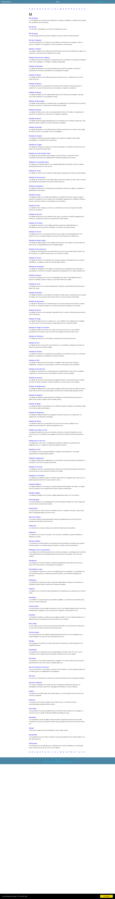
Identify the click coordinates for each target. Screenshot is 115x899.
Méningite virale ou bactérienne (39, 550)
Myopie (31, 728)
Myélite (31, 691)
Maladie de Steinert (35, 351)
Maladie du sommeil (35, 467)
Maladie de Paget (35, 319)
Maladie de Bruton (35, 118)
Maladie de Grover (35, 232)
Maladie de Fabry (35, 195)
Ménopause (33, 560)
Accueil (100, 2)
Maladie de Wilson (35, 421)
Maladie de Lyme (34, 284)
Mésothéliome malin (35, 569)
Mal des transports (35, 40)
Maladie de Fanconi (35, 214)
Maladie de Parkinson (36, 336)
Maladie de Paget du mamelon (39, 327)
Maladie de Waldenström (37, 386)
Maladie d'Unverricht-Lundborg (39, 57)
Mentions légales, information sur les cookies (57, 761)
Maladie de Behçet (35, 84)
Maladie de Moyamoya (36, 301)
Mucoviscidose (34, 632)
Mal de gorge (33, 33)
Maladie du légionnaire (36, 458)
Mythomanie (33, 743)
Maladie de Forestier (36, 223)
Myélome (32, 700)
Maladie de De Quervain (37, 177)
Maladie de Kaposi (35, 275)
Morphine (32, 615)
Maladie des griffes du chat (38, 430)
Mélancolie (32, 526)
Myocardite (32, 708)
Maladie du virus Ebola (36, 475)
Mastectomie (33, 508)
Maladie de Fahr (34, 205)
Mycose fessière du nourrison (39, 667)
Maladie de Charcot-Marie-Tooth (39, 153)
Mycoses (32, 676)
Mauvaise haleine (35, 517)
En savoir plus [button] (22, 896)
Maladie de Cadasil (35, 136)
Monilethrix (32, 597)
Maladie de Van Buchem (37, 369)
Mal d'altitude (33, 18)
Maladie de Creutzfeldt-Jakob (39, 162)
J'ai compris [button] (106, 896)
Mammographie (34, 499)
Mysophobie (33, 735)
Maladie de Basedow (36, 66)
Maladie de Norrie (35, 310)
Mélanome (32, 532)
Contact (57, 760)
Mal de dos (32, 27)
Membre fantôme (34, 541)
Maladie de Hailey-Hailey (37, 240)
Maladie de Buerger (35, 127)
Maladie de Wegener (36, 395)
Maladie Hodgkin (34, 493)
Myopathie (32, 717)
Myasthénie (33, 650)
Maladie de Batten (35, 75)
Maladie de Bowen (35, 110)
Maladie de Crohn (35, 171)
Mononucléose (34, 606)
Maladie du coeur (34, 449)
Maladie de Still (34, 360)
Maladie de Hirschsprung (37, 249)
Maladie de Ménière (35, 293)
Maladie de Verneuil (35, 378)
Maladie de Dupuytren (36, 186)
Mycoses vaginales (35, 682)
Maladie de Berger (35, 92)
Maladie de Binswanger (36, 101)
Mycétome (32, 658)
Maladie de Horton (35, 258)
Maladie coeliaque (35, 49)
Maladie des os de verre (37, 441)
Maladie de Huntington (36, 266)
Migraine (32, 589)
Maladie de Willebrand (36, 412)
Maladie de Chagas (35, 145)
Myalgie (31, 641)
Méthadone (32, 580)
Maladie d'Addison (35, 484)
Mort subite (32, 623)
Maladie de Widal (34, 404)
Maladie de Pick (34, 343)
